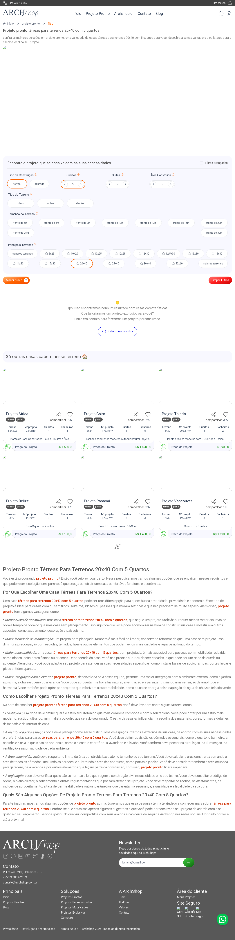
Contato (144, 13)
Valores (124, 907)
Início (76, 13)
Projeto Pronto (98, 13)
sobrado (39, 183)
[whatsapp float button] (222, 919)
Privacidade (10, 929)
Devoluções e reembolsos (38, 929)
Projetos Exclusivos (73, 912)
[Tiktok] (43, 856)
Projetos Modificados (74, 907)
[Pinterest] (50, 856)
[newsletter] (188, 862)
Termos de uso (68, 929)
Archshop (122, 13)
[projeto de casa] (39, 389)
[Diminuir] (65, 184)
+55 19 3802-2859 (15, 877)
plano (21, 203)
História (124, 902)
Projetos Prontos (13, 902)
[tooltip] (35, 175)
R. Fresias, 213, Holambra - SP (22, 872)
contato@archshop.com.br (20, 882)
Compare (67, 917)
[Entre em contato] (221, 14)
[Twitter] (35, 856)
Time (122, 897)
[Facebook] (13, 856)
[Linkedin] (21, 856)
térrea (17, 183)
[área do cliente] (229, 14)
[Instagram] (6, 856)
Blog (159, 13)
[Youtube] (28, 856)
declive (80, 203)
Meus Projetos (186, 897)
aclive (50, 203)
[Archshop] (20, 14)
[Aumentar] (81, 184)
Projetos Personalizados (76, 902)
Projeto (17, 414)
